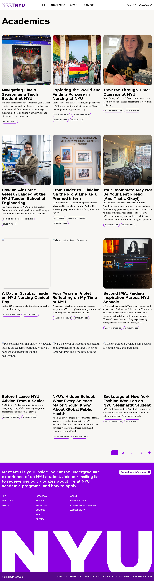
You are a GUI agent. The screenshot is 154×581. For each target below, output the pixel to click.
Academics (57, 5)
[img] (26, 60)
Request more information (134, 472)
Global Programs (61, 115)
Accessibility (77, 510)
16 (140, 453)
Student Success (142, 577)
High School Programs (116, 577)
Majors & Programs (81, 115)
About (73, 496)
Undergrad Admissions (68, 577)
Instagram (41, 496)
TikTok (39, 514)
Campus (89, 5)
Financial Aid (92, 577)
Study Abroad (77, 120)
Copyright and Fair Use (83, 505)
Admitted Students (113, 328)
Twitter (40, 501)
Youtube (40, 510)
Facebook (41, 505)
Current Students (11, 417)
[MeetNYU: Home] (13, 5)
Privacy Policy (78, 501)
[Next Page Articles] (149, 452)
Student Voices (9, 122)
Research (29, 219)
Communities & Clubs (12, 219)
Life (43, 5)
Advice (74, 5)
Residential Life (111, 225)
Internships (59, 218)
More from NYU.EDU (12, 577)
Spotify (40, 519)
